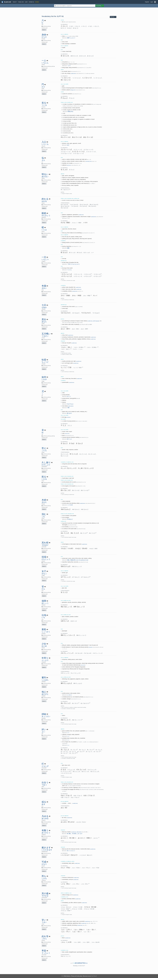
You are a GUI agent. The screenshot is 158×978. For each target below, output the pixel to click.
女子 (44, 571)
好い (44, 729)
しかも (44, 878)
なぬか (44, 307)
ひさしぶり (46, 465)
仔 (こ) (69, 396)
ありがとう (46, 833)
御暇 (68, 248)
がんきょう (46, 215)
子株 (68, 407)
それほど (45, 545)
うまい (44, 922)
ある (43, 804)
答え (44, 448)
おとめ (44, 646)
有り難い (69, 833)
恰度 (44, 359)
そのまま (45, 896)
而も (44, 876)
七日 (44, 305)
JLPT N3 (45, 66)
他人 (44, 692)
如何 (44, 377)
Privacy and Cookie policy (76, 976)
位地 (44, 615)
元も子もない (70, 404)
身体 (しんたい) (71, 37)
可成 (44, 862)
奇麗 (44, 286)
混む (44, 514)
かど (43, 87)
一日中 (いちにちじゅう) (73, 264)
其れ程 (45, 542)
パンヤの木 (70, 505)
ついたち (69, 269)
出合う (45, 782)
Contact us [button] (31, 2)
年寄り (45, 658)
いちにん (45, 63)
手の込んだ (70, 519)
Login (151, 2)
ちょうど (45, 362)
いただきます (47, 850)
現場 (44, 557)
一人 (44, 60)
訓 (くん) (69, 439)
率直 (44, 950)
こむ (43, 516)
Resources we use (87, 976)
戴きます (46, 847)
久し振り (46, 462)
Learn (26, 2)
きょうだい (46, 716)
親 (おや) (69, 413)
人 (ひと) (69, 695)
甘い (44, 920)
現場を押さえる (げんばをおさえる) (79, 560)
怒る (44, 476)
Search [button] (14, 2)
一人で (68, 65)
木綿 (44, 500)
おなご (44, 573)
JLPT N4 (45, 397)
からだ (44, 37)
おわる (44, 201)
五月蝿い (46, 333)
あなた (44, 322)
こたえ (44, 450)
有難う (45, 830)
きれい (44, 288)
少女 (44, 643)
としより (45, 660)
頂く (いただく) (71, 850)
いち (43, 617)
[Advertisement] (79, 11)
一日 (44, 257)
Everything (98, 5)
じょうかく (46, 632)
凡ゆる (45, 816)
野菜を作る (70, 111)
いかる (44, 479)
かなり (44, 864)
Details (43, 29)
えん (43, 160)
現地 (68, 560)
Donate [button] (37, 2)
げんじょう (46, 559)
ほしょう (45, 603)
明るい (45, 174)
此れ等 (45, 936)
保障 (44, 601)
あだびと (45, 694)
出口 (68, 145)
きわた (44, 502)
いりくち (45, 144)
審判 (44, 677)
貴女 (44, 319)
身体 (44, 34)
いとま (44, 230)
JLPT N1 (49, 26)
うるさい (45, 336)
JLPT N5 (45, 26)
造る (44, 102)
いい (68, 732)
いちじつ (45, 259)
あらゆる (45, 818)
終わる (45, 199)
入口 (44, 142)
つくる (44, 105)
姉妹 (44, 714)
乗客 (44, 629)
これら (44, 939)
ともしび (45, 766)
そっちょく (46, 953)
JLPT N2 (49, 956)
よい (43, 732)
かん (43, 589)
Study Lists (21, 2)
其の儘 (45, 893)
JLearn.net (7, 2)
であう (44, 785)
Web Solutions (67, 976)
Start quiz (112, 16)
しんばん (45, 680)
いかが (44, 379)
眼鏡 (44, 213)
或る (44, 802)
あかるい (45, 176)
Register (147, 2)
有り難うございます (77, 833)
